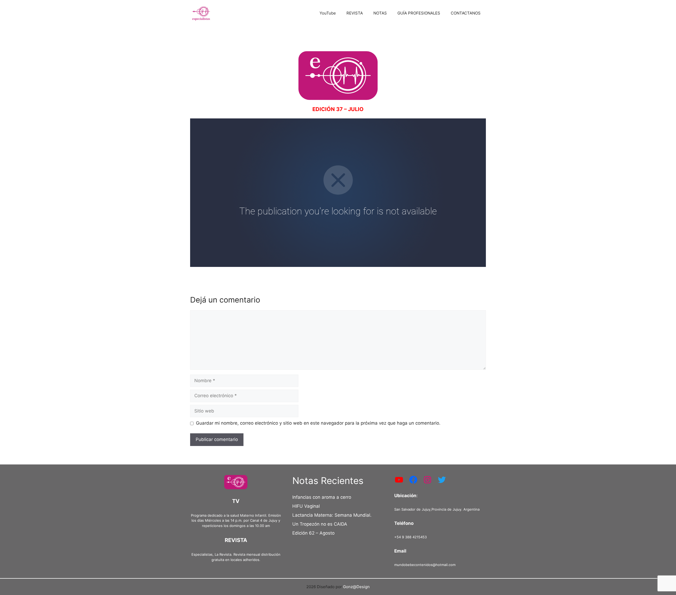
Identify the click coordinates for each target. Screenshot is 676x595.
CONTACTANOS (466, 13)
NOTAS (380, 13)
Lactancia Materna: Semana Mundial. (332, 515)
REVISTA (354, 13)
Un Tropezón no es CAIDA (319, 524)
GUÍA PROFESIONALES (418, 13)
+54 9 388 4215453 (410, 537)
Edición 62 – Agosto (313, 533)
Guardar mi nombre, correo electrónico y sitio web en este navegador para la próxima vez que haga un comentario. (318, 423)
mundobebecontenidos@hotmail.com (425, 565)
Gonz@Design (356, 586)
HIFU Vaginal (306, 506)
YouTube (328, 13)
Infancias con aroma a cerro (321, 497)
